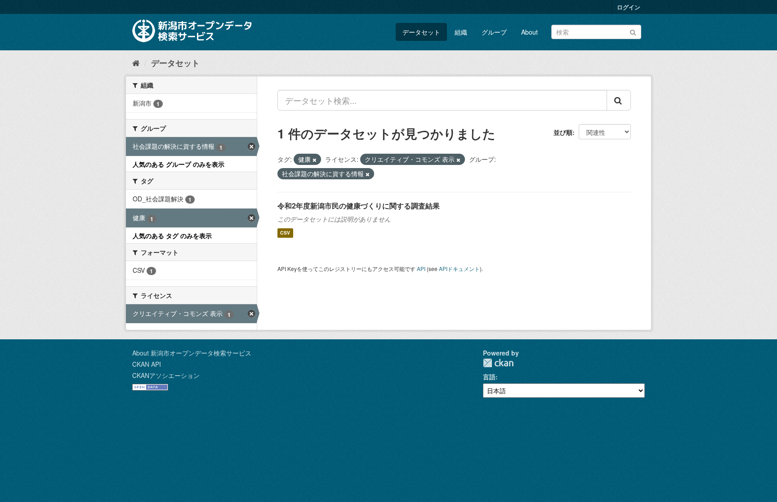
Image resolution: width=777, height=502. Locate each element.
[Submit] (633, 31)
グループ (494, 31)
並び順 (563, 132)
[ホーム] (136, 62)
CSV (285, 233)
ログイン (628, 7)
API (421, 268)
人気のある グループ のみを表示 (178, 164)
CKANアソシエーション (166, 375)
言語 (489, 376)
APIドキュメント (459, 268)
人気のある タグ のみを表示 (172, 235)
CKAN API (146, 364)
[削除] (315, 159)
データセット (421, 31)
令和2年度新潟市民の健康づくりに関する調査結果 (358, 205)
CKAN (498, 363)
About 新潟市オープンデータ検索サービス (191, 352)
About (529, 31)
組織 (461, 31)
